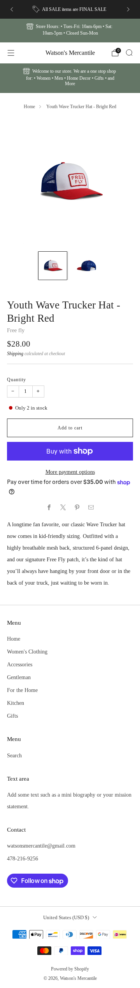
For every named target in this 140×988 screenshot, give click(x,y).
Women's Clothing (27, 651)
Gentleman (19, 677)
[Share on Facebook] (49, 507)
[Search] (129, 52)
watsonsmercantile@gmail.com (41, 846)
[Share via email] (91, 507)
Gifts (12, 716)
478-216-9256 (22, 858)
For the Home (22, 690)
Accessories (19, 664)
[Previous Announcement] (11, 9)
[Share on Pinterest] (77, 507)
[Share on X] (63, 507)
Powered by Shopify (70, 969)
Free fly (15, 330)
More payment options (70, 472)
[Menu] (11, 53)
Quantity (16, 379)
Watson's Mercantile (70, 52)
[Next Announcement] (128, 9)
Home (29, 106)
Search (14, 755)
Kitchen (15, 703)
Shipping (15, 353)
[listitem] (70, 9)
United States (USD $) (66, 917)
